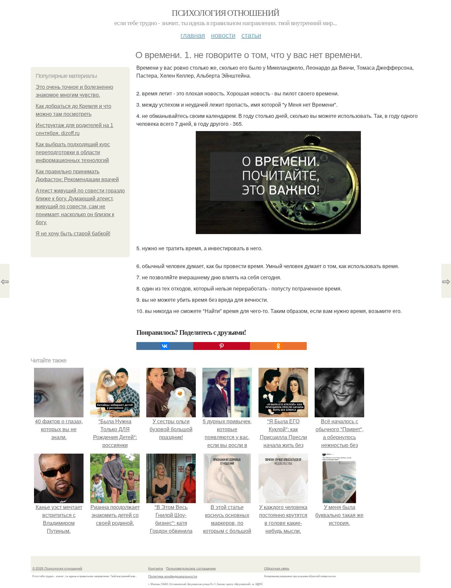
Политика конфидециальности (172, 576)
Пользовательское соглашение (191, 568)
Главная (193, 35)
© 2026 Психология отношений (57, 568)
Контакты (155, 568)
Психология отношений (225, 12)
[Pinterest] (221, 346)
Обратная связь (276, 568)
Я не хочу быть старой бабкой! (73, 233)
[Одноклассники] (278, 346)
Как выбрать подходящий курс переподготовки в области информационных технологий (73, 152)
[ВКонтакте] (164, 346)
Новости (223, 35)
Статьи (251, 35)
